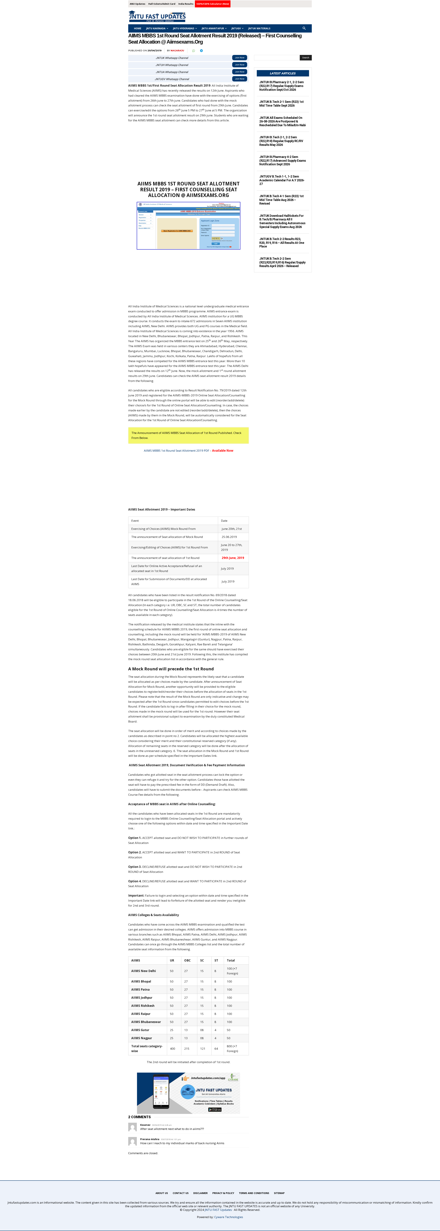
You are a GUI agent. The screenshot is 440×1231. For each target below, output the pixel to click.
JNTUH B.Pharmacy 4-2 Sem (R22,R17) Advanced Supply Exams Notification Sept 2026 (282, 160)
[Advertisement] (188, 151)
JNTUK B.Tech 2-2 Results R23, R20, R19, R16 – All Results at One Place (281, 242)
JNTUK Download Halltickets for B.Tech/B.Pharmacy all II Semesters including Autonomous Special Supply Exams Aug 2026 (282, 221)
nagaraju (177, 50)
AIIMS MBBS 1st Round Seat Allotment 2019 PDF (176, 451)
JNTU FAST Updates (218, 1210)
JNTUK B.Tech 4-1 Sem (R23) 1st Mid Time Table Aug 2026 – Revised (281, 199)
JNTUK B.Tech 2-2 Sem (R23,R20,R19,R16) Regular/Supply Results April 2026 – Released (282, 262)
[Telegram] (201, 50)
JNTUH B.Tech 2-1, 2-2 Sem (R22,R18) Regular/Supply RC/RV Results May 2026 (281, 140)
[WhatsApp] (193, 50)
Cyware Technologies (228, 1217)
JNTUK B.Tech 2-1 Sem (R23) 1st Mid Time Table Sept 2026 (281, 103)
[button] (304, 28)
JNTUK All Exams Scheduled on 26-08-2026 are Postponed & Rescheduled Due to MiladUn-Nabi (282, 121)
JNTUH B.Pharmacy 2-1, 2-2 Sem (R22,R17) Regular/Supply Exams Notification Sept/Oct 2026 (281, 85)
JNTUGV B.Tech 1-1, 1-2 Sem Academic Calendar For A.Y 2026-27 (282, 180)
